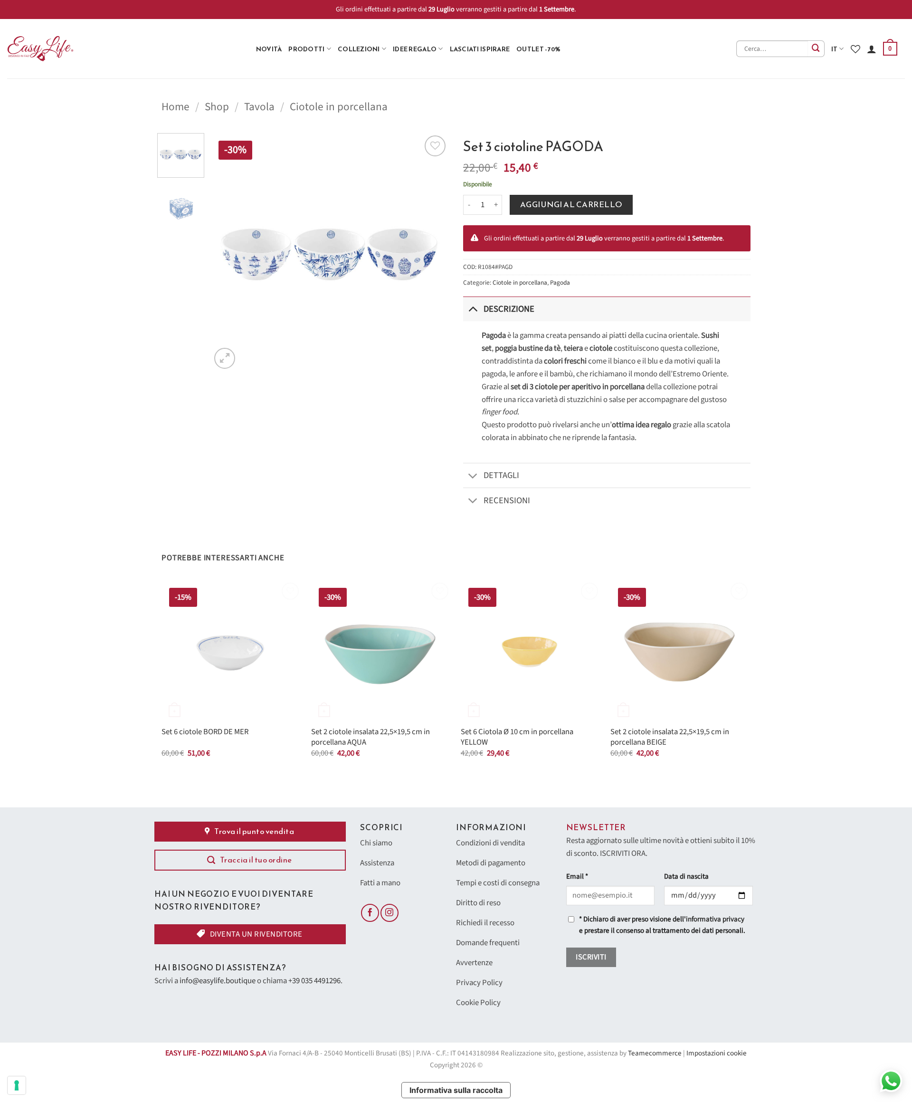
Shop (217, 107)
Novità (269, 49)
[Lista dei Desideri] (855, 48)
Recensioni (507, 500)
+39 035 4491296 (314, 981)
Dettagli (501, 475)
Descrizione (509, 309)
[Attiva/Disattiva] (473, 308)
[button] (890, 49)
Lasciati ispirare (480, 49)
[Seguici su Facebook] (370, 913)
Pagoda (560, 282)
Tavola (259, 107)
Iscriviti (591, 957)
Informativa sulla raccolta (456, 1090)
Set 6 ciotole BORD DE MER (205, 732)
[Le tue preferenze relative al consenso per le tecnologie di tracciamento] (17, 1085)
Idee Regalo (415, 49)
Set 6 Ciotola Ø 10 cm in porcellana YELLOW (517, 737)
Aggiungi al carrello (571, 205)
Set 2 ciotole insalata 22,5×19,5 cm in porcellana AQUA (370, 737)
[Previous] (227, 252)
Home (176, 107)
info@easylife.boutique (218, 981)
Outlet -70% (538, 49)
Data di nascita (686, 877)
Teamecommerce (655, 1053)
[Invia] (816, 48)
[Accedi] (871, 48)
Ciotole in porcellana (339, 107)
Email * (577, 877)
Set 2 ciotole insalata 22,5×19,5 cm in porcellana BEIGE (669, 737)
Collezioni (359, 49)
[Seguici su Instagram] (389, 913)
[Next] (432, 252)
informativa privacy (715, 919)
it (834, 49)
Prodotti (306, 49)
